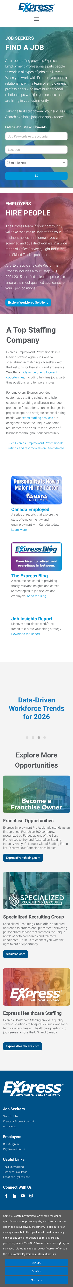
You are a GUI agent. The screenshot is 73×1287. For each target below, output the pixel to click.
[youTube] (23, 1196)
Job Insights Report (32, 619)
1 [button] (28, 738)
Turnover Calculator (15, 1171)
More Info (36, 1280)
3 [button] (39, 738)
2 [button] (34, 738)
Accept (36, 1262)
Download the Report (25, 634)
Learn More (19, 529)
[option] (36, 698)
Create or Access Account (18, 1121)
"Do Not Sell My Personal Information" (29, 1254)
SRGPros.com (15, 954)
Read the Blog (36, 596)
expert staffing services (37, 418)
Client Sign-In (11, 1144)
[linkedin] (14, 1196)
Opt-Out (36, 1271)
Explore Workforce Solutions (28, 302)
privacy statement (33, 1226)
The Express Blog (29, 576)
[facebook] (6, 1196)
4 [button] (45, 738)
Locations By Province (16, 1176)
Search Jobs (10, 1116)
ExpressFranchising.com (23, 858)
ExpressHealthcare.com (22, 1046)
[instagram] (31, 1196)
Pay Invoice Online (14, 1149)
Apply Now (9, 1126)
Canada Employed (30, 509)
